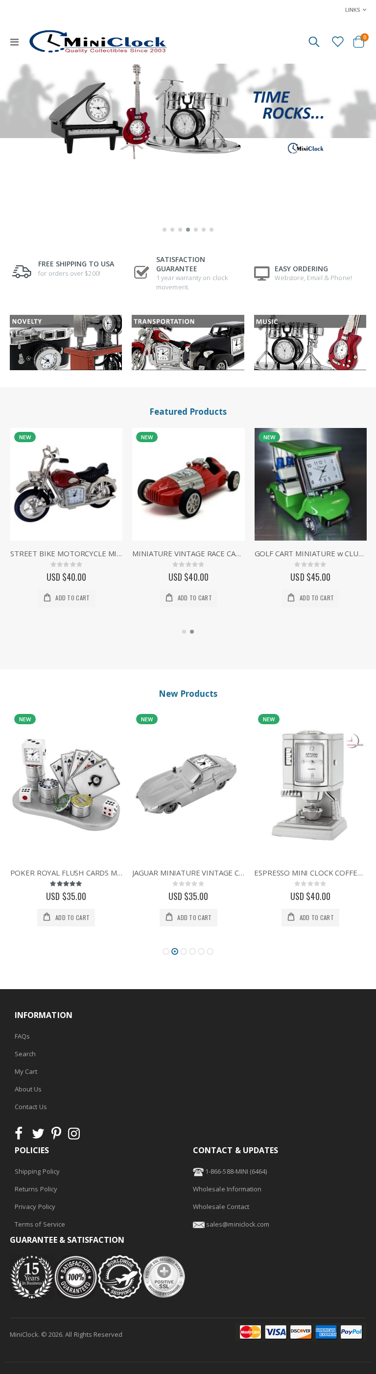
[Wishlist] (337, 41)
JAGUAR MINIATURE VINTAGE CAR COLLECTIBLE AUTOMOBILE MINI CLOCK (188, 872)
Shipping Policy (37, 1171)
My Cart (26, 1071)
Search (25, 1053)
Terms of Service (40, 1224)
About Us (28, 1089)
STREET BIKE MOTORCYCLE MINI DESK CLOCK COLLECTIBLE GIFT (66, 553)
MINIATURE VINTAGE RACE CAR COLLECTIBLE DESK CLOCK (188, 553)
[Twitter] (38, 1136)
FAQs (22, 1036)
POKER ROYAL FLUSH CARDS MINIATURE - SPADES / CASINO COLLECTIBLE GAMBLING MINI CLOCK (66, 872)
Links (352, 9)
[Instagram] (74, 1136)
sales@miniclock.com (237, 1224)
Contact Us (31, 1106)
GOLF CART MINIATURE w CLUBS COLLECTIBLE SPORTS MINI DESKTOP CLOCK (311, 553)
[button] (164, 229)
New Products (188, 693)
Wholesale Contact (221, 1206)
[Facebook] (21, 1136)
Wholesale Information (227, 1188)
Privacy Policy (35, 1206)
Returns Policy (36, 1188)
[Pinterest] (56, 1136)
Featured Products (188, 411)
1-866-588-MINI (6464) (235, 1171)
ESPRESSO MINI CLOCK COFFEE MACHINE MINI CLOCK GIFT (310, 872)
